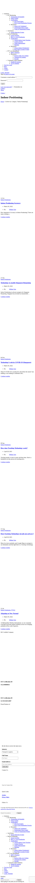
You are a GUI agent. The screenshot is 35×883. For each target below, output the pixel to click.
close (2, 878)
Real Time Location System (21, 49)
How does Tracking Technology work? (14, 448)
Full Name (5, 755)
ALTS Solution (15, 63)
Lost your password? (6, 87)
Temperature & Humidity (17, 17)
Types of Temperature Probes (22, 29)
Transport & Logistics (20, 57)
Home (2, 101)
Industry (4, 749)
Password (4, 80)
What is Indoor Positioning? (21, 48)
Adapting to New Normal (9, 613)
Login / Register (8, 873)
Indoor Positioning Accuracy (11, 203)
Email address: (6, 761)
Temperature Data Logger (21, 27)
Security (16, 59)
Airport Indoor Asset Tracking (22, 40)
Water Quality (14, 18)
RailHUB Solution (16, 62)
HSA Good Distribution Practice (23, 23)
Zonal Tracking (15, 35)
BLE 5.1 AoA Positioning (18, 37)
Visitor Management (19, 43)
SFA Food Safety (19, 21)
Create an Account (9, 74)
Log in (2, 83)
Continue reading (5, 217)
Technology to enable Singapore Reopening (16, 283)
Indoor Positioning (6, 200)
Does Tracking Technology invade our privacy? (17, 534)
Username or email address (8, 77)
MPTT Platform (15, 52)
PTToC (13, 610)
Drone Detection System (17, 32)
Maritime (16, 45)
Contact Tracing (18, 41)
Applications (14, 20)
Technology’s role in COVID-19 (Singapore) (16, 362)
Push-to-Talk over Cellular (21, 55)
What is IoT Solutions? (20, 26)
